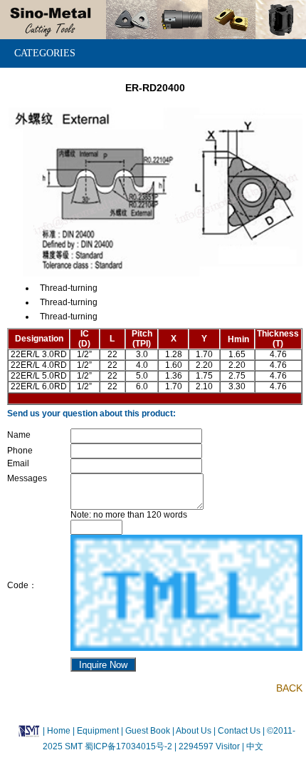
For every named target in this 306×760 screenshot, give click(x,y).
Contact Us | (240, 730)
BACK (289, 688)
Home (59, 730)
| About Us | (194, 730)
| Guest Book (146, 730)
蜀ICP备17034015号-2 (129, 746)
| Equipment (97, 730)
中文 (253, 746)
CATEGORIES (44, 53)
